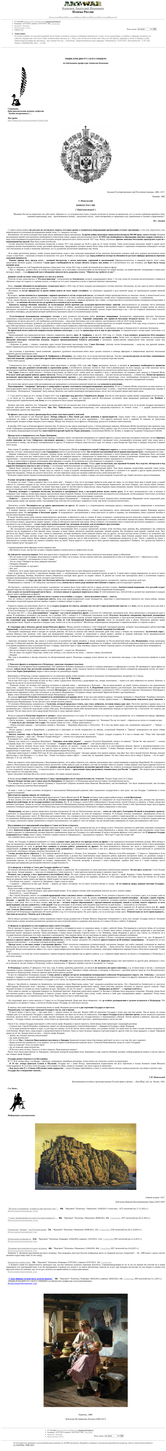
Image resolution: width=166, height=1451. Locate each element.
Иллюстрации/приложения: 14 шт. (23, 1211)
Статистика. (55, 24)
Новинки (80, 17)
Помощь (95, 17)
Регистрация (54, 17)
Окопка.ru (112, 17)
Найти (62, 17)
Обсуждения (70, 17)
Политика (25, 26)
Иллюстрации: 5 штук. (22, 28)
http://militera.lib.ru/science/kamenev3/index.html (28, 120)
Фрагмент (18, 26)
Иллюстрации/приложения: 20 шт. (23, 1220)
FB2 (22, 30)
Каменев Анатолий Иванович (83, 8)
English (87, 17)
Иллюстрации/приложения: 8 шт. (22, 1241)
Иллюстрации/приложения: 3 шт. (22, 1251)
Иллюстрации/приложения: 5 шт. (22, 1232)
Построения (103, 17)
